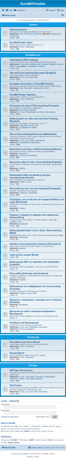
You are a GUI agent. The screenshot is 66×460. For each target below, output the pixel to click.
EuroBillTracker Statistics (23, 94)
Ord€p (21, 379)
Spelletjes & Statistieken (30, 142)
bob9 (34, 293)
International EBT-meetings (24, 60)
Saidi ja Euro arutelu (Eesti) (24, 255)
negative (22, 280)
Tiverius (22, 208)
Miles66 (23, 125)
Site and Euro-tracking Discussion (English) (33, 73)
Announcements (18, 29)
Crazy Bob (24, 64)
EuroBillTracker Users (21, 42)
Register (14, 401)
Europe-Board (17, 353)
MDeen (13, 66)
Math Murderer (36, 379)
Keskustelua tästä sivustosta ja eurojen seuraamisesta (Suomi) (30, 176)
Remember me (42, 417)
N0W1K (22, 168)
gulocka (22, 248)
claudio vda (14, 36)
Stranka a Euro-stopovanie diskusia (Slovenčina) (35, 244)
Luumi (28, 182)
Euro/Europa (33, 337)
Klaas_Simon (14, 442)
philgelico (53, 64)
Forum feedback (27, 329)
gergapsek (23, 224)
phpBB (24, 454)
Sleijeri (22, 182)
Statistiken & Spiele (28, 127)
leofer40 (23, 193)
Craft (27, 379)
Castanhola (32, 193)
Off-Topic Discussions (21, 370)
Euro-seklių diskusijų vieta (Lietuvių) (29, 273)
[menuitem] (9, 10)
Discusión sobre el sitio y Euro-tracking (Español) (36, 162)
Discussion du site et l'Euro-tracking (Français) (34, 105)
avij (21, 34)
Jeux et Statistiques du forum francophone (38, 112)
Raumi (60, 64)
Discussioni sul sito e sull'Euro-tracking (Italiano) (35, 149)
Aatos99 (41, 66)
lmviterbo (45, 64)
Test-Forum (15, 385)
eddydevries (56, 34)
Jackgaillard (21, 66)
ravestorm (23, 153)
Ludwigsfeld (32, 66)
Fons (22, 47)
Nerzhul (46, 34)
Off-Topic (33, 365)
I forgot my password (9, 417)
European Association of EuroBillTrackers (32, 84)
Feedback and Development (24, 322)
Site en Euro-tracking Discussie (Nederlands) (33, 134)
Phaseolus (28, 34)
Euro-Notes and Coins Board (25, 342)
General (33, 25)
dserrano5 (38, 34)
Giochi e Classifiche (29, 155)
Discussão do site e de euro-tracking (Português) (35, 188)
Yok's (47, 88)
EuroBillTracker (33, 55)
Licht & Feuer (32, 125)
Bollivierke (14, 379)
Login (4, 401)
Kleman (33, 110)
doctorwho (23, 237)
